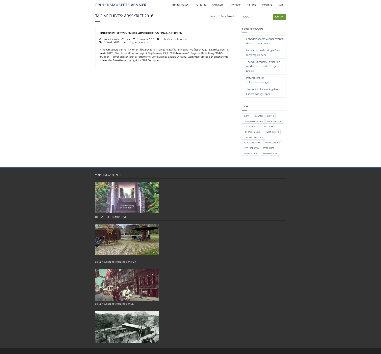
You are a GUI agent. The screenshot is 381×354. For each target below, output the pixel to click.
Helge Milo (270, 126)
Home (212, 15)
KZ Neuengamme (252, 142)
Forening (267, 4)
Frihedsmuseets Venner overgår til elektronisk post (265, 41)
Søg (280, 4)
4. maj (247, 116)
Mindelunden (272, 142)
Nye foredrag (251, 148)
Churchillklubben (253, 121)
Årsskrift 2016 (111, 42)
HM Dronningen (252, 132)
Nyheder (235, 4)
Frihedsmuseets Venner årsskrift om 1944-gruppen (140, 33)
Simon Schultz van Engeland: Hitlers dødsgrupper (263, 92)
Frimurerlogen (129, 42)
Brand (270, 116)
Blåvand (258, 116)
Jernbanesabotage (254, 137)
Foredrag (200, 4)
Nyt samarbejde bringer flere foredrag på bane (263, 53)
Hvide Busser (272, 132)
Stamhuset (144, 42)
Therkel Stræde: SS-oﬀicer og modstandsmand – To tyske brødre (263, 66)
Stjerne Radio (251, 153)
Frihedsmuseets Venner (117, 38)
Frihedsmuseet (181, 4)
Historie (251, 4)
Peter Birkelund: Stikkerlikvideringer (257, 80)
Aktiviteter (218, 4)
